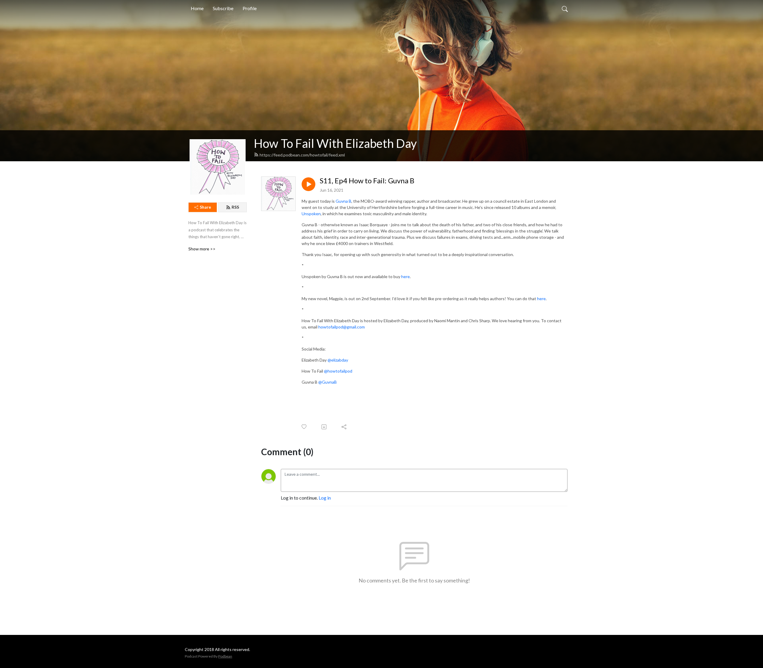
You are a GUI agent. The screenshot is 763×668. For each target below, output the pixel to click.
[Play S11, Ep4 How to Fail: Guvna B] (308, 184)
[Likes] (304, 427)
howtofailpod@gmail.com (341, 326)
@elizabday (338, 359)
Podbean (225, 656)
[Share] (344, 427)
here (405, 276)
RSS (235, 207)
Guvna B (343, 201)
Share (205, 207)
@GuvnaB (327, 382)
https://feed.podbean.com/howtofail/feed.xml (302, 154)
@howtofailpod (338, 370)
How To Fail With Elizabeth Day (335, 143)
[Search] (564, 8)
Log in (325, 497)
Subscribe (223, 8)
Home (197, 8)
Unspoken (311, 213)
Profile (250, 8)
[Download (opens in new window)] (324, 427)
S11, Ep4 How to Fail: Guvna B (367, 180)
